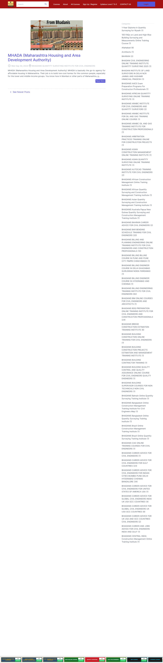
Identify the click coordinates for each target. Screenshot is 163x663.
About (65, 4)
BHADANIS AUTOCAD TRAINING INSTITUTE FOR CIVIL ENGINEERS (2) (137, 172)
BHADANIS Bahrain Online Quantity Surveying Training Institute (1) (137, 397)
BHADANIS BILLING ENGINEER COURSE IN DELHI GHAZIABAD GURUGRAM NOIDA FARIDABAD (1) (136, 269)
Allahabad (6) (128, 47)
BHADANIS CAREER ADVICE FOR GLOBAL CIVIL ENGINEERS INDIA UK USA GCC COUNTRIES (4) (137, 499)
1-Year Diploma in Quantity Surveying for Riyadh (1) (134, 29)
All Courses (75, 4)
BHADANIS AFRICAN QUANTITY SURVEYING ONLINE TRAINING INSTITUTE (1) (136, 96)
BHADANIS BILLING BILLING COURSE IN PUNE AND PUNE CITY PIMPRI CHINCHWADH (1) (136, 258)
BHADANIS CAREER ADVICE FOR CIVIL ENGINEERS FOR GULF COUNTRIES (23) (136, 463)
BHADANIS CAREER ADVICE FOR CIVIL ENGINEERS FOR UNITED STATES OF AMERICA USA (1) (136, 489)
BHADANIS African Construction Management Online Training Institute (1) (136, 182)
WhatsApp (18, 660)
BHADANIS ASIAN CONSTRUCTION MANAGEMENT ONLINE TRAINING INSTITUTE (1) (137, 152)
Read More (100, 81)
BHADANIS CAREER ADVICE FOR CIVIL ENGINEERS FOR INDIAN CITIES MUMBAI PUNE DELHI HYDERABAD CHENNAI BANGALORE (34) (136, 476)
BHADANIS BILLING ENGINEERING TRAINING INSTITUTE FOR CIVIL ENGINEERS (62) (137, 291)
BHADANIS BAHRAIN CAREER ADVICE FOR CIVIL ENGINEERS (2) (137, 223)
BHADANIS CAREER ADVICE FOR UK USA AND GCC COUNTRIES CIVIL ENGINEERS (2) (136, 519)
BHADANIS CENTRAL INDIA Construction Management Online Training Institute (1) (137, 539)
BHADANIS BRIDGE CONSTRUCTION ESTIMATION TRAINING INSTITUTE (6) (135, 327)
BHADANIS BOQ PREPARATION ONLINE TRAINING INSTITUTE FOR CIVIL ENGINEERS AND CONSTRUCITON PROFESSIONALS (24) (137, 314)
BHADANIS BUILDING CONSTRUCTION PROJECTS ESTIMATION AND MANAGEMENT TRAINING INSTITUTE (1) (137, 351)
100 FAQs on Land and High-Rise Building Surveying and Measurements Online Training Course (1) (136, 39)
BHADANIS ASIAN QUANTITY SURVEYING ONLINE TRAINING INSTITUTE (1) (136, 162)
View (18, 658)
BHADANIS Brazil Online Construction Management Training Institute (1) (134, 429)
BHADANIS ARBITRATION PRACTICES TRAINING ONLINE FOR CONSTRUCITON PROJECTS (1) (137, 140)
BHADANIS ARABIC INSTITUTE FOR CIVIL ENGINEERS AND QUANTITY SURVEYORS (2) (135, 106)
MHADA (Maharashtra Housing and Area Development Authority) (44, 57)
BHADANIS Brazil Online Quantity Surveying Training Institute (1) (136, 437)
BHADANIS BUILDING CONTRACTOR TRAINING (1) (134, 361)
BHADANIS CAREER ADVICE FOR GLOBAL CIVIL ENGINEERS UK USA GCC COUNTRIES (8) (136, 509)
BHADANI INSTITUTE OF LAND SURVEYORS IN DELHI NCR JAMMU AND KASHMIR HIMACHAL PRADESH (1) (136, 74)
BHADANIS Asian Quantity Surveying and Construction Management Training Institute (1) (137, 202)
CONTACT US (125, 4)
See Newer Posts (19, 92)
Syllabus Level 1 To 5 (108, 4)
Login (146, 4)
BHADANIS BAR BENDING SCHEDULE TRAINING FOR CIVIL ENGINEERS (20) (136, 232)
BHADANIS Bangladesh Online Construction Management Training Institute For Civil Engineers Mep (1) (135, 407)
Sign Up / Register (90, 4)
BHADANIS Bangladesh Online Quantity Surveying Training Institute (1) (135, 419)
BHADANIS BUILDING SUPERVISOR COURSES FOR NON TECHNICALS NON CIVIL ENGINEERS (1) (137, 387)
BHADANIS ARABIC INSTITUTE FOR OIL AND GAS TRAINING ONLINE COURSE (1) (135, 116)
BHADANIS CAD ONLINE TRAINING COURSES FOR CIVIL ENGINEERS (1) (136, 446)
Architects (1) (128, 52)
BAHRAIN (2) (127, 56)
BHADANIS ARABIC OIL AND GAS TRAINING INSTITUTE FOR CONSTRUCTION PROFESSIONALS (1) (137, 127)
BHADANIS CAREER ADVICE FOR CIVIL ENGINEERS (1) (136, 454)
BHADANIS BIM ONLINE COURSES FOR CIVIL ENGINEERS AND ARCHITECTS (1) (137, 301)
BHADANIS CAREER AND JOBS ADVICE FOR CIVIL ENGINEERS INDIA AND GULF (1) (136, 529)
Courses (56, 4)
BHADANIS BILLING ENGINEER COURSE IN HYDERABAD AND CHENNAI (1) (135, 281)
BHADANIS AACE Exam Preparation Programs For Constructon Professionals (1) (135, 86)
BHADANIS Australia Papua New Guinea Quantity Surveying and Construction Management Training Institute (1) (136, 213)
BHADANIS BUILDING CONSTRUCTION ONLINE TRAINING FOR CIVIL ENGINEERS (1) (137, 338)
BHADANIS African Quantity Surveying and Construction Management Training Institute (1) (137, 192)
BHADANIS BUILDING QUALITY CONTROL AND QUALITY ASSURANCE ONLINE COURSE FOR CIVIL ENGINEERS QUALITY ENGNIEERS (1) (136, 373)
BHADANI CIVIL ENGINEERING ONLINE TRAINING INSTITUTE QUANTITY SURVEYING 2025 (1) (136, 63)
